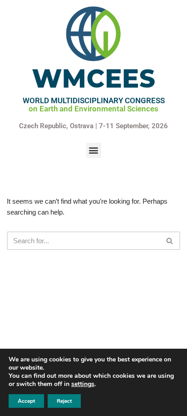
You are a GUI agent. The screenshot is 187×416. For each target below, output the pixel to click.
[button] (93, 150)
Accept (26, 401)
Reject (64, 401)
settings (82, 384)
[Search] (170, 240)
